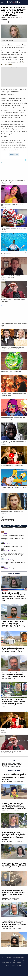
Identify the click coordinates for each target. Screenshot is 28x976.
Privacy (13, 960)
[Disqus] (14, 549)
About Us (15, 957)
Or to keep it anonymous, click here (14, 765)
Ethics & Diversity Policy (18, 962)
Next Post (19, 526)
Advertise (21, 957)
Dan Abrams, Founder (17, 965)
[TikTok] (5, 521)
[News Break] (13, 521)
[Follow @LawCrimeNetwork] (10, 521)
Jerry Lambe (5, 810)
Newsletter (6, 960)
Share (4, 22)
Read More (14, 154)
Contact (8, 965)
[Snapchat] (12, 521)
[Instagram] (6, 521)
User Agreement (6, 962)
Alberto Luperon (5, 17)
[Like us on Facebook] (3, 521)
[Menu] (2, 2)
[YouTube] (1, 521)
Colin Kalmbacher (7, 781)
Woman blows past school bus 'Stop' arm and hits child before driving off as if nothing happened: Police (14, 865)
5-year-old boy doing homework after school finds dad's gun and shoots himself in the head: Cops (13, 650)
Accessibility (19, 960)
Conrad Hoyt (5, 869)
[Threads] (8, 521)
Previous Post (8, 526)
